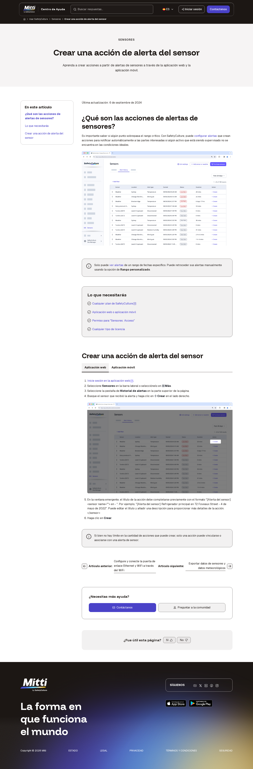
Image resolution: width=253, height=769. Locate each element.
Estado (73, 750)
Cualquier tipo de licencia (108, 329)
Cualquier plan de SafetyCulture (112, 303)
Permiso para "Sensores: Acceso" (113, 320)
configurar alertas (205, 136)
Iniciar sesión (193, 9)
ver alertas (116, 265)
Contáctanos (125, 607)
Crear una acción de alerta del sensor (44, 136)
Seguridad (226, 750)
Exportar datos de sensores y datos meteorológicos (207, 566)
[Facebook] (211, 685)
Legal (103, 750)
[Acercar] (88, 156)
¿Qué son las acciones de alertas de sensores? (42, 116)
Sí (167, 640)
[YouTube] (195, 685)
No (182, 640)
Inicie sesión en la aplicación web (110, 381)
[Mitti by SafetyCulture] (29, 9)
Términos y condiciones (181, 750)
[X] (200, 685)
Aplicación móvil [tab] (123, 367)
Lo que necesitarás (37, 126)
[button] (112, 9)
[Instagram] (217, 685)
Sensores (56, 19)
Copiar (134, 155)
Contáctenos (218, 9)
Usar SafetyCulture (38, 19)
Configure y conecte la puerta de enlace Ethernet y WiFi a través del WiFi (134, 565)
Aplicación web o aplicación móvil (114, 312)
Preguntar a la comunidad (194, 607)
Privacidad (136, 750)
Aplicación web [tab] (95, 367)
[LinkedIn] (206, 685)
